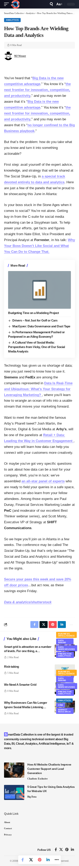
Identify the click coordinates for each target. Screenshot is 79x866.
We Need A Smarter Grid (20, 684)
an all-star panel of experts (43, 481)
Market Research (64, 711)
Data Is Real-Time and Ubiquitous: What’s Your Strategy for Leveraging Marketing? (38, 389)
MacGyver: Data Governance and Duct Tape (41, 326)
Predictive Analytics (65, 655)
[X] (61, 850)
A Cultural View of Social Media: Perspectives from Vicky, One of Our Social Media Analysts (36, 347)
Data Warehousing (66, 648)
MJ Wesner (20, 55)
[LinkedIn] (72, 850)
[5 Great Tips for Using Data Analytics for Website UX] (14, 792)
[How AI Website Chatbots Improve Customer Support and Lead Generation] (14, 770)
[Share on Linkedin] (48, 859)
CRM (60, 705)
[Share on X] (31, 859)
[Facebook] (56, 850)
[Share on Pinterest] (39, 859)
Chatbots (32, 778)
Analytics (12, 20)
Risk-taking (11, 666)
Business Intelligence (66, 635)
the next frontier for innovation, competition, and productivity (37, 90)
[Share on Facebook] (22, 859)
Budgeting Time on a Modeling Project (33, 313)
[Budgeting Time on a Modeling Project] (39, 290)
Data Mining (62, 641)
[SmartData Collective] (15, 4)
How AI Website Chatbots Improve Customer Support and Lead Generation (49, 769)
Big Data (31, 796)
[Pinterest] (66, 850)
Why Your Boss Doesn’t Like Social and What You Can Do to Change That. (39, 246)
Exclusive (43, 778)
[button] (7, 4)
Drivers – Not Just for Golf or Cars (35, 320)
